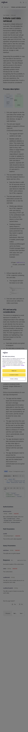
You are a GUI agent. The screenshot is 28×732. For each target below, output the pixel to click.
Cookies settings (14, 378)
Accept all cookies (14, 374)
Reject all (14, 370)
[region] (14, 366)
